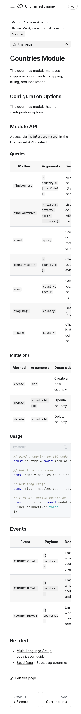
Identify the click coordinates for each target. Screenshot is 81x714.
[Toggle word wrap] (59, 447)
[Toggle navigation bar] (12, 6)
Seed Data (25, 663)
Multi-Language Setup (34, 651)
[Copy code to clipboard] (65, 447)
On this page (22, 44)
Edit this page (25, 678)
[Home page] (13, 22)
